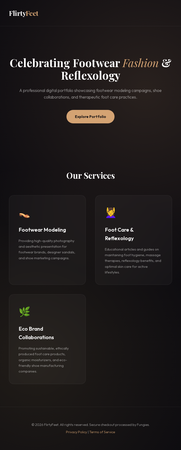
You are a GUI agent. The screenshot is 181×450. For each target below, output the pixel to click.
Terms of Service (102, 432)
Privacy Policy (76, 432)
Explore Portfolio (90, 116)
